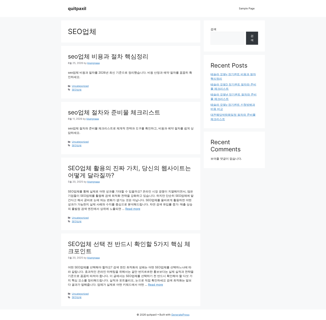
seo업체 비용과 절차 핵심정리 (108, 56)
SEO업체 (77, 89)
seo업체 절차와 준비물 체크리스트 (114, 112)
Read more (132, 208)
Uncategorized (80, 86)
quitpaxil (77, 8)
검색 (213, 29)
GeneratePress (180, 314)
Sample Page (247, 8)
